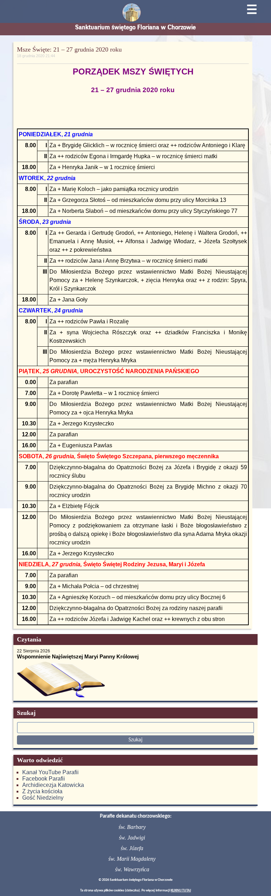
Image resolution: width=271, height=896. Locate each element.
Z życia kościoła (42, 791)
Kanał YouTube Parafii (50, 772)
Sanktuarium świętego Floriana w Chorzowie (135, 27)
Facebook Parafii (43, 779)
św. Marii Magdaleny (132, 859)
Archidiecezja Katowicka (53, 785)
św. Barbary (132, 827)
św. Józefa (132, 848)
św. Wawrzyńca (132, 869)
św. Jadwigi (132, 838)
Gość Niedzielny (43, 798)
